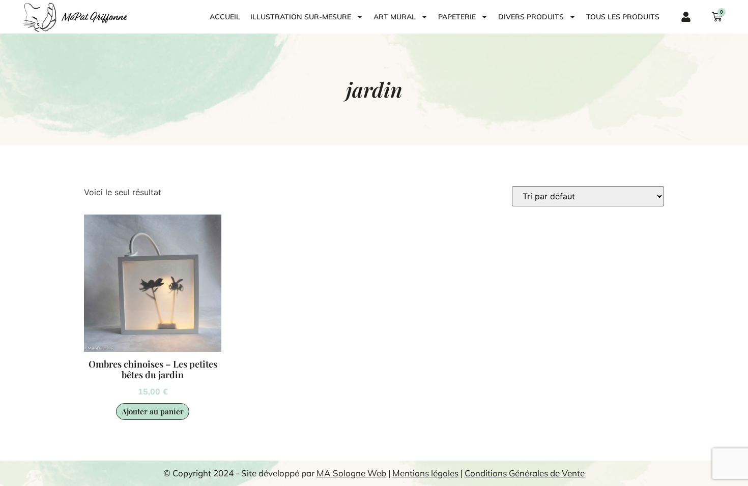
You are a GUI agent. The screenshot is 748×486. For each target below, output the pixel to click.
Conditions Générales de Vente (525, 473)
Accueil (225, 16)
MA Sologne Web (351, 473)
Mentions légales (425, 473)
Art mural (394, 16)
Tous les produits (622, 16)
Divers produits (531, 16)
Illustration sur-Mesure (300, 16)
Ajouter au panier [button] (153, 411)
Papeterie (457, 16)
